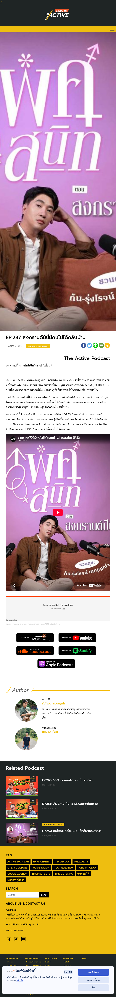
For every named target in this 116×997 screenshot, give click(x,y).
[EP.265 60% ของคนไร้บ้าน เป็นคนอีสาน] (22, 786)
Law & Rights (13, 965)
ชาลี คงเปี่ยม (50, 732)
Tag (9, 855)
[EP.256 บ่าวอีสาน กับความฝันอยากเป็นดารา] (22, 809)
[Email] (101, 347)
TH (70, 972)
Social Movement (33, 962)
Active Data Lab (18, 861)
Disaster (67, 965)
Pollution (68, 962)
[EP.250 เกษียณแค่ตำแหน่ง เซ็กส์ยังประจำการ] (22, 832)
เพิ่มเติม (19, 980)
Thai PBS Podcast (12, 624)
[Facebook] (83, 347)
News (83, 958)
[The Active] (57, 14)
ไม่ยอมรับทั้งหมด (93, 980)
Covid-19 (30, 994)
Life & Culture (17, 867)
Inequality (81, 861)
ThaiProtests (41, 873)
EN (65, 972)
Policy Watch (40, 867)
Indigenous (62, 861)
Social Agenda (17, 873)
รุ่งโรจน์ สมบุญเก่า (53, 703)
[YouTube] (23, 939)
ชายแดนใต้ (83, 873)
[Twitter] (89, 347)
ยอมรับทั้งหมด (93, 972)
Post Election (63, 867)
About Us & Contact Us (25, 903)
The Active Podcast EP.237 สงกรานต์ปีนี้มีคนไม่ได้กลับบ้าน (40, 624)
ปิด (93, 987)
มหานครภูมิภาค (15, 879)
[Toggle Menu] (112, 29)
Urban (47, 965)
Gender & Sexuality (38, 346)
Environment (42, 861)
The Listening (64, 873)
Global (48, 962)
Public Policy (87, 867)
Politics (10, 962)
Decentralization (33, 965)
